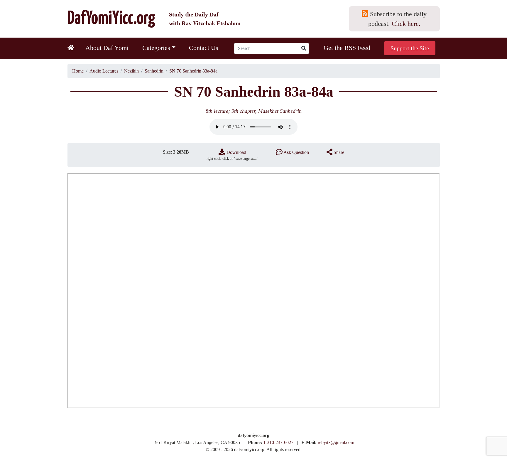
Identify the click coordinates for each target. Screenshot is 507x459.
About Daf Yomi (107, 47)
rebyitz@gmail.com (336, 442)
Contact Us (203, 47)
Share (338, 152)
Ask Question (296, 152)
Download (235, 152)
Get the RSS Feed (347, 47)
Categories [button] (156, 47)
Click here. (406, 23)
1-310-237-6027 (278, 442)
